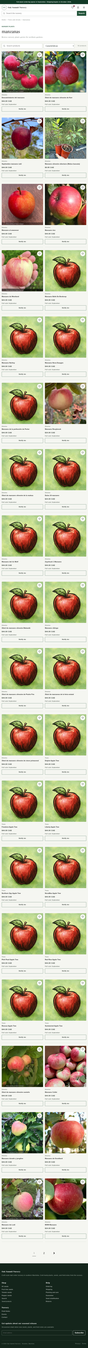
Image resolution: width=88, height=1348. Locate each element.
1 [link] (34, 1253)
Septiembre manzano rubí (12, 164)
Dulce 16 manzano (52, 495)
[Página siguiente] (54, 1253)
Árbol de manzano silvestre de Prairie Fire (18, 694)
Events (4, 1314)
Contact (4, 1317)
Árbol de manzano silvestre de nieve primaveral (20, 761)
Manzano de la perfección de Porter (15, 429)
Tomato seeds (7, 1292)
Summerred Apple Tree (53, 1026)
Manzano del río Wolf (10, 562)
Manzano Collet (51, 1092)
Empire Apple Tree (52, 761)
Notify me (31, 109)
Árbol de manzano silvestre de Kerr (58, 97)
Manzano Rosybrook (53, 429)
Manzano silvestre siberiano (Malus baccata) (62, 164)
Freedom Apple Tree (9, 827)
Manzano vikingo (51, 628)
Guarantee (50, 1295)
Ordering (49, 1286)
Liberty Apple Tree (52, 827)
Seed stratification (52, 1298)
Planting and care (52, 1292)
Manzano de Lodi (8, 1225)
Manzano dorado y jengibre (12, 1158)
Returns (49, 1301)
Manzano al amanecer (10, 230)
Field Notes (6, 1311)
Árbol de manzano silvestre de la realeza (17, 495)
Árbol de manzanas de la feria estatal (59, 694)
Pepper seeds (7, 1295)
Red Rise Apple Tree (53, 959)
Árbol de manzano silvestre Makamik (16, 628)
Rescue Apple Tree (9, 1026)
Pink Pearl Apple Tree (10, 959)
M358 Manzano (51, 1225)
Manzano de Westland (10, 296)
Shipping (49, 1289)
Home (4, 20)
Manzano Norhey (8, 363)
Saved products (6, 1301)
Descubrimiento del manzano (13, 97)
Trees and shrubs (14, 20)
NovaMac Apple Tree (53, 893)
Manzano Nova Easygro (54, 363)
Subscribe (79, 1333)
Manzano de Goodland (54, 1158)
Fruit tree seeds (7, 1289)
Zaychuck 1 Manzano (53, 562)
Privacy (78, 1343)
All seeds (5, 1286)
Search (81, 13)
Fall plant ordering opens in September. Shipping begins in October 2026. (43, 2)
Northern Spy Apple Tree (11, 893)
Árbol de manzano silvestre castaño (16, 1092)
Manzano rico (50, 230)
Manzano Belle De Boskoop (55, 296)
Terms (84, 1343)
